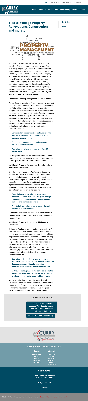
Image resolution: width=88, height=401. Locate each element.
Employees (77, 2)
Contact (82, 10)
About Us (42, 10)
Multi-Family (65, 10)
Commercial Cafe (55, 2)
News (74, 10)
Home (34, 10)
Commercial (53, 10)
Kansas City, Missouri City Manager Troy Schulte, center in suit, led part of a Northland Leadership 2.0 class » (42, 307)
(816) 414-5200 (44, 382)
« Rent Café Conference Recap (40, 316)
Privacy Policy (45, 397)
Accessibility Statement (59, 397)
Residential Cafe (67, 2)
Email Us (44, 387)
